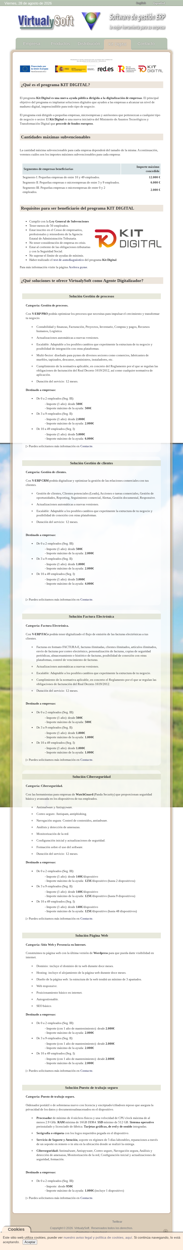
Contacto (86, 446)
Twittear (117, 1221)
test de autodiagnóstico (68, 260)
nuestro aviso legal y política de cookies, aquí (98, 1237)
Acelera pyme (78, 267)
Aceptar (30, 1242)
